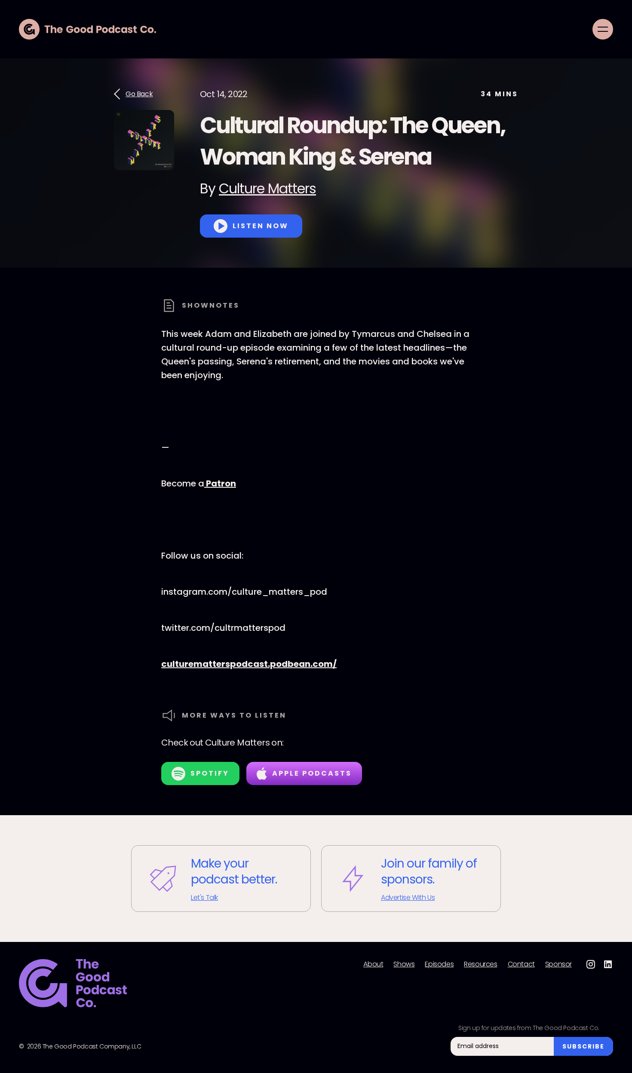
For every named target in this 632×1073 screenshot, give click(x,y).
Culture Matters (267, 188)
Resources (480, 964)
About (373, 964)
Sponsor (558, 964)
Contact (521, 964)
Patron (220, 483)
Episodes (439, 964)
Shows (403, 964)
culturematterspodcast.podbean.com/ (249, 664)
